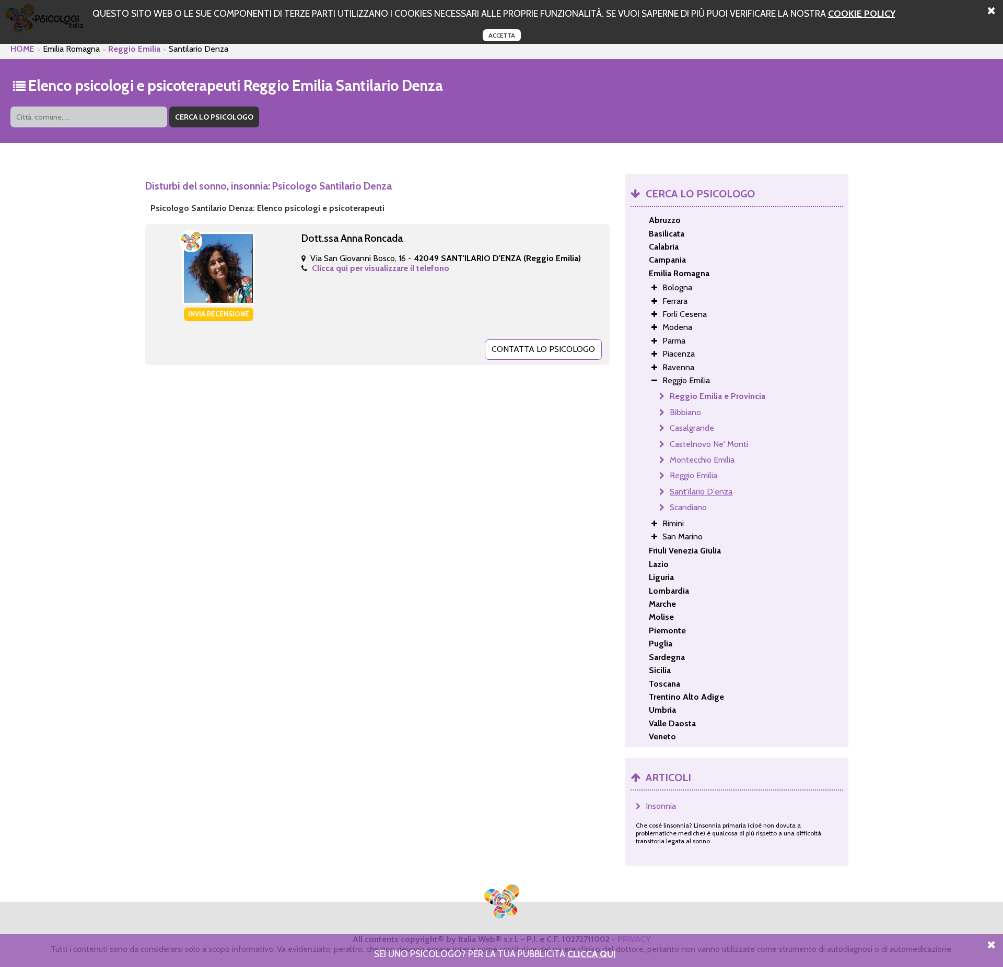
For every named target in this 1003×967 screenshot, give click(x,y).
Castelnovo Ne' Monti (709, 444)
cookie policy (861, 13)
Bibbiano (685, 412)
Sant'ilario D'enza (701, 492)
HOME (22, 49)
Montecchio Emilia (702, 460)
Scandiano (688, 507)
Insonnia (661, 806)
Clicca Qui (591, 953)
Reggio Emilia (134, 49)
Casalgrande (692, 428)
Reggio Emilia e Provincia (717, 396)
